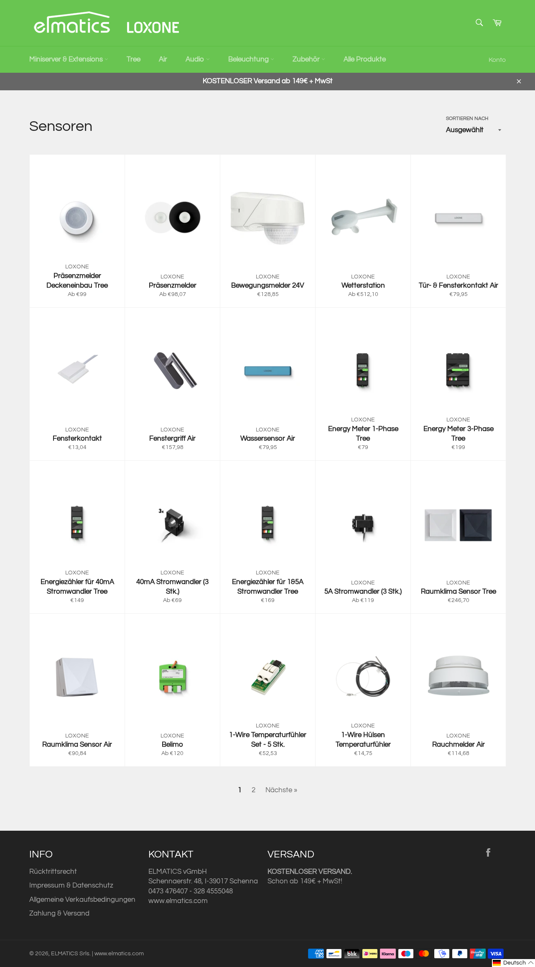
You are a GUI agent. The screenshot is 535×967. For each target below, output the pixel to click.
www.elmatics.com (178, 901)
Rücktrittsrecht (53, 871)
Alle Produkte (365, 59)
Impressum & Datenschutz (71, 885)
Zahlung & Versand (59, 913)
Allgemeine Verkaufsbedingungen (82, 899)
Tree (133, 59)
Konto (497, 59)
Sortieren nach (467, 118)
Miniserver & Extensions (66, 59)
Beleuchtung (249, 59)
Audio (196, 59)
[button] (513, 963)
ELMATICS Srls (70, 954)
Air (163, 59)
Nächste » (281, 790)
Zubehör (307, 59)
